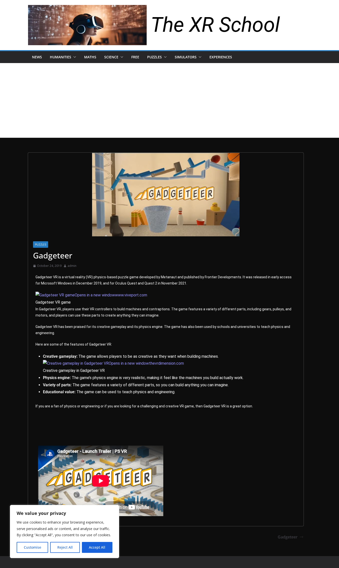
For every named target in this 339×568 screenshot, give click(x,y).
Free (135, 57)
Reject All (65, 547)
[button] (73, 57)
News (37, 57)
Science (111, 57)
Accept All (97, 547)
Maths (90, 57)
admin (72, 266)
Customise (32, 547)
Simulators (186, 57)
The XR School (215, 25)
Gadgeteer (288, 537)
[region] (64, 531)
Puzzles (154, 57)
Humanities (60, 57)
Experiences (220, 57)
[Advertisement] (169, 100)
